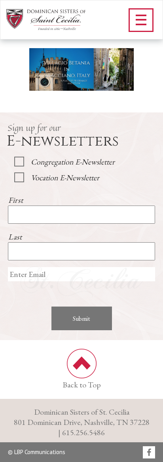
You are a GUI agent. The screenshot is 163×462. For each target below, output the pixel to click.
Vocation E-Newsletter (65, 177)
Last (15, 237)
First (15, 200)
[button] (141, 20)
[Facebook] (149, 453)
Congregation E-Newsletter (73, 162)
